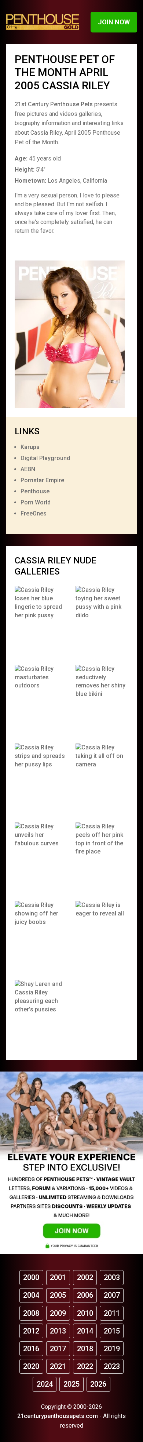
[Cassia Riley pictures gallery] (41, 621)
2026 (98, 1384)
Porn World (36, 502)
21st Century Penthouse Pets (54, 104)
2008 (31, 1313)
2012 (31, 1331)
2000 (31, 1277)
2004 (31, 1295)
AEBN (28, 469)
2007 (112, 1295)
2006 (85, 1295)
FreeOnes (34, 513)
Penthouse (35, 491)
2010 (85, 1313)
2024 (45, 1384)
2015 (112, 1331)
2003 (112, 1277)
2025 (71, 1384)
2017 (58, 1348)
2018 (85, 1348)
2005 (58, 1295)
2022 (85, 1366)
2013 (58, 1331)
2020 (31, 1366)
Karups (30, 447)
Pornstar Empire (42, 480)
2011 (112, 1313)
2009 (58, 1313)
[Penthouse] (43, 22)
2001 (58, 1277)
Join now (114, 22)
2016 (31, 1348)
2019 (112, 1348)
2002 (85, 1277)
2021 (58, 1366)
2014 (85, 1331)
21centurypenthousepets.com (57, 1415)
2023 (112, 1366)
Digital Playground (45, 458)
